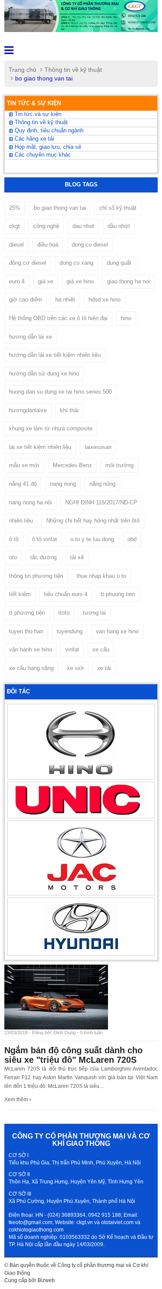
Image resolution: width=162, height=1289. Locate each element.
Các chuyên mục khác (42, 155)
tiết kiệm (20, 594)
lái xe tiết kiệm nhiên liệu (40, 447)
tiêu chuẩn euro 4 (65, 594)
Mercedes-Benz (72, 465)
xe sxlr (75, 668)
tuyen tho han (26, 631)
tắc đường (43, 557)
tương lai (94, 612)
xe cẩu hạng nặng (31, 668)
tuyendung (70, 631)
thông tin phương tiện (36, 576)
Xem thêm (16, 1100)
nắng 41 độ (23, 484)
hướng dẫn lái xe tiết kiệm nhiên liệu (55, 355)
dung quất (119, 263)
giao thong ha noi (128, 281)
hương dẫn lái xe (30, 336)
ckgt (14, 226)
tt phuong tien (118, 594)
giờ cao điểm (25, 299)
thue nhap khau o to (101, 576)
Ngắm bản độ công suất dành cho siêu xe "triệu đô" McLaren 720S (73, 1055)
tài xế (77, 557)
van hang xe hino (117, 631)
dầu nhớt (119, 226)
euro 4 (17, 281)
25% (14, 208)
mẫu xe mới (24, 465)
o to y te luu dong (92, 539)
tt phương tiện (27, 612)
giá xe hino (80, 281)
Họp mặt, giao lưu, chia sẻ (47, 147)
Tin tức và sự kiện (37, 114)
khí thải (69, 410)
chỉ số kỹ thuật (118, 208)
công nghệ (46, 226)
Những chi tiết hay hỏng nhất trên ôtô (93, 520)
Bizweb (46, 1280)
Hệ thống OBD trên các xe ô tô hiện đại (58, 318)
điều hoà (47, 244)
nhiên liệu (21, 520)
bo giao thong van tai (60, 208)
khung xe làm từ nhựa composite (50, 428)
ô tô (14, 539)
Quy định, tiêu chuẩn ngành (48, 131)
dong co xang (76, 263)
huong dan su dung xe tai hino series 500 (60, 391)
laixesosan (98, 447)
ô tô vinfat (44, 539)
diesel (16, 244)
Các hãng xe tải (33, 139)
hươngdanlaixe (28, 410)
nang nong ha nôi (30, 502)
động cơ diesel (27, 263)
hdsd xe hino (105, 299)
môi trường (119, 465)
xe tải (104, 668)
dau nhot (83, 226)
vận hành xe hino (30, 649)
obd (132, 539)
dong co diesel (90, 244)
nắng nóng (102, 484)
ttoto (64, 612)
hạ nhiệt (65, 299)
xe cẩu (100, 649)
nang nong (63, 484)
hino (126, 318)
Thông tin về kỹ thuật (73, 69)
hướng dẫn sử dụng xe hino (44, 373)
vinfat (72, 649)
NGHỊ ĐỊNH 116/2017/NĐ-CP (101, 502)
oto (13, 557)
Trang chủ (22, 69)
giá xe (45, 281)
